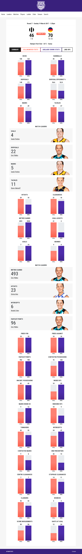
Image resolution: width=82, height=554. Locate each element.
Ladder (29, 14)
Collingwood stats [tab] (30, 50)
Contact (74, 551)
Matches (16, 14)
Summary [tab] (15, 50)
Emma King (14, 294)
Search (46, 14)
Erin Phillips (14, 155)
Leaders (9, 14)
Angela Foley (15, 311)
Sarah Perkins (15, 139)
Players (22, 14)
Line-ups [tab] (67, 50)
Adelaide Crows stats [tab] (51, 50)
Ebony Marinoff (15, 188)
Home (3, 14)
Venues (40, 14)
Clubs (34, 14)
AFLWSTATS (9, 551)
